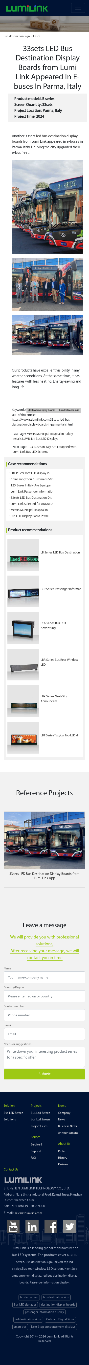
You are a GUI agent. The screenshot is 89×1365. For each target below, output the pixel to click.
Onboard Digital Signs (60, 1319)
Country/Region (14, 987)
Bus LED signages (25, 1304)
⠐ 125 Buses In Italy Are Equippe (29, 485)
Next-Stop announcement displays (53, 1326)
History (62, 1158)
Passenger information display (49, 1282)
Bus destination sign (17, 36)
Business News (67, 1126)
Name (7, 968)
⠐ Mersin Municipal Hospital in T (28, 510)
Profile (62, 1151)
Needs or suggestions (17, 1044)
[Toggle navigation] (78, 8)
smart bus (20, 1326)
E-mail (8, 1025)
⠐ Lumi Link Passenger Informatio (29, 491)
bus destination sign (69, 410)
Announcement (68, 1132)
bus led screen (29, 1297)
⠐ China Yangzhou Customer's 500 (30, 479)
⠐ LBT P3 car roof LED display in (28, 473)
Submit (44, 1074)
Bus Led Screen (40, 1113)
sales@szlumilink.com (28, 1213)
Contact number (14, 1006)
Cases (36, 36)
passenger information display (44, 1312)
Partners (63, 1164)
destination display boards (41, 410)
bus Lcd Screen (40, 1119)
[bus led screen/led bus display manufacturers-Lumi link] (26, 8)
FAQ (33, 1158)
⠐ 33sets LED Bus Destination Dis (29, 497)
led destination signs (28, 1319)
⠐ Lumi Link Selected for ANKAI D (30, 504)
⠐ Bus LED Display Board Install (27, 516)
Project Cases (39, 1126)
